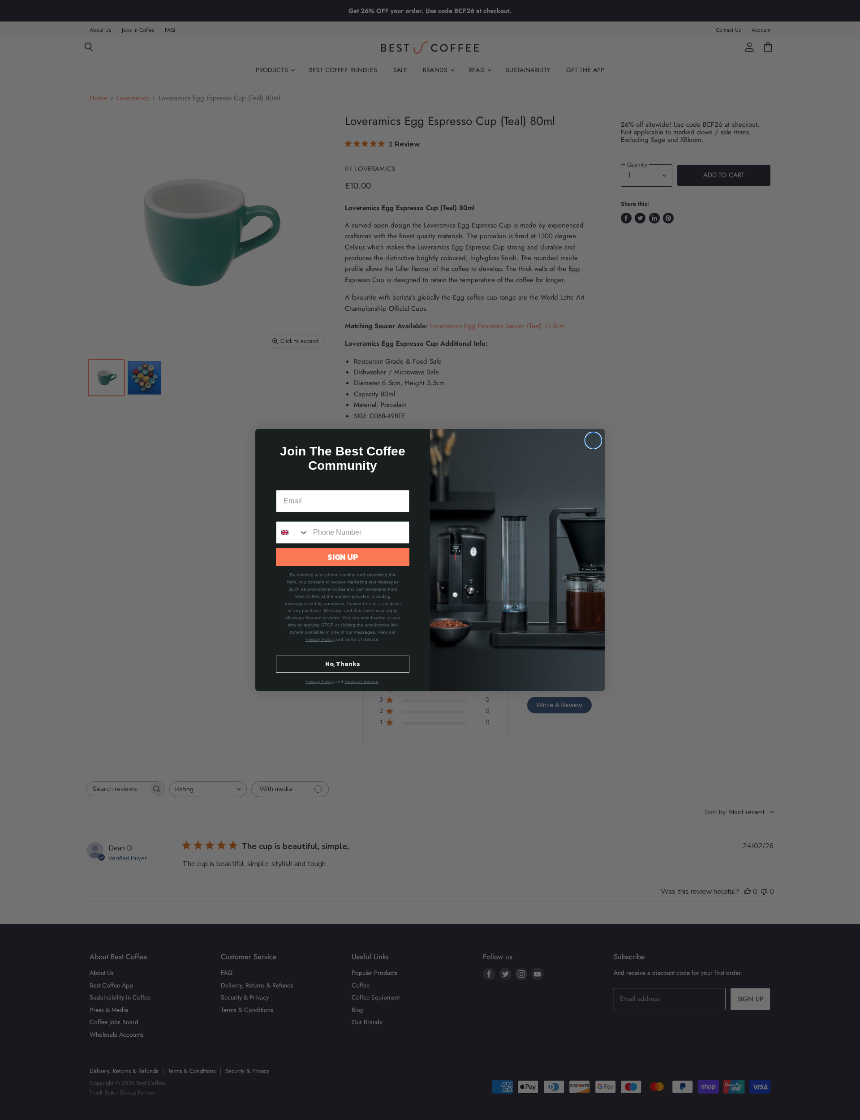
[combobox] (292, 532)
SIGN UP (342, 557)
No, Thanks (342, 664)
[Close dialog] (593, 440)
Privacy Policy (319, 639)
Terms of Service (361, 681)
